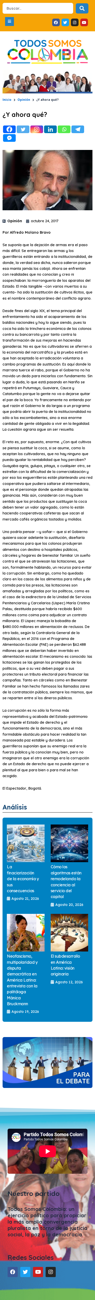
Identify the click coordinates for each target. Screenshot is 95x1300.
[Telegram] (77, 129)
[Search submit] (82, 8)
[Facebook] (9, 129)
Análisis (15, 807)
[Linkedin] (50, 129)
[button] (9, 21)
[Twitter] (23, 129)
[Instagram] (36, 129)
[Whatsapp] (64, 129)
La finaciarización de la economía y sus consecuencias (23, 878)
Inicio (7, 99)
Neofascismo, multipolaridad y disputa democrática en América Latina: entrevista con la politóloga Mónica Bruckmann (22, 980)
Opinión (23, 99)
